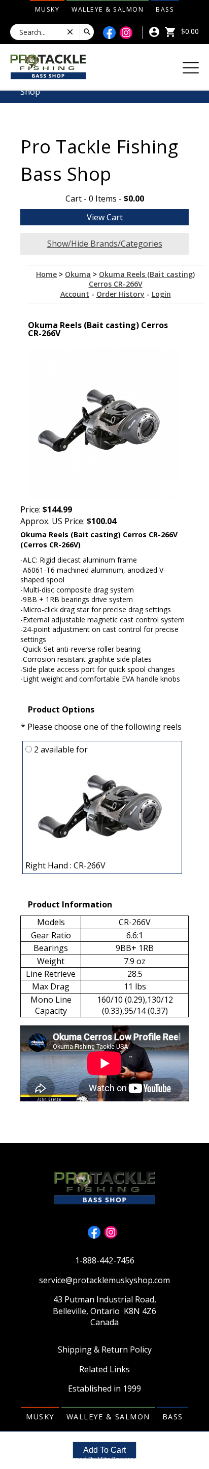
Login (161, 294)
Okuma (78, 274)
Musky (47, 9)
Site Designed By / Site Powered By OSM (104, 1459)
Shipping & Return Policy (105, 1349)
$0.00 (189, 31)
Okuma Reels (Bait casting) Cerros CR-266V (142, 279)
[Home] (48, 65)
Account (74, 294)
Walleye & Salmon (108, 9)
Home (46, 274)
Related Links (104, 1369)
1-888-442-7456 (104, 1260)
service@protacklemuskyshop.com (104, 1280)
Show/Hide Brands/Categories (104, 243)
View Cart (105, 217)
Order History (120, 294)
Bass (165, 9)
